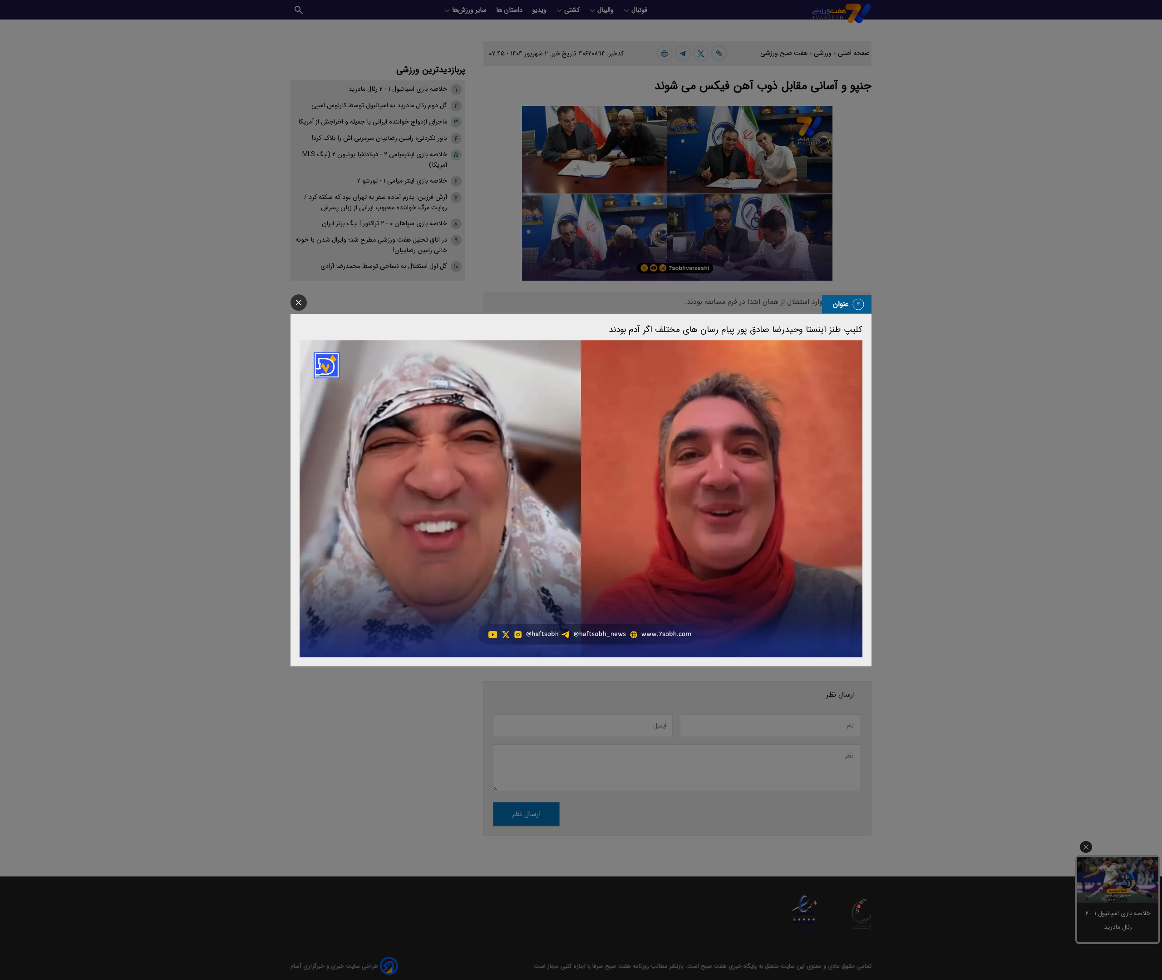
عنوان (841, 304)
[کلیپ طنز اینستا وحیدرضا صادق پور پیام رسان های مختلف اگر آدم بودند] (581, 498)
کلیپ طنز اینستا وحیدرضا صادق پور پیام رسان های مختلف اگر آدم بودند (735, 330)
